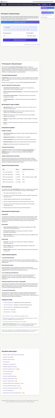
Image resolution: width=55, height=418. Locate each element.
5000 (28, 29)
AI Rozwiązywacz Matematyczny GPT (22, 330)
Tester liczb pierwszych (8, 304)
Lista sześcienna (6, 361)
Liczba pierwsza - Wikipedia (9, 309)
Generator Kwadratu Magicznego (9, 376)
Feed (31, 400)
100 (14, 29)
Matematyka (3, 4)
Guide (34, 400)
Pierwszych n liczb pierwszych (9, 364)
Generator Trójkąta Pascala (8, 380)
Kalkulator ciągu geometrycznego (10, 366)
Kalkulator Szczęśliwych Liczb (9, 369)
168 (17, 29)
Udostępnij (44, 4)
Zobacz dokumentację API (28, 325)
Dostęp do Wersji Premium (46, 14)
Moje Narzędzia (44, 17)
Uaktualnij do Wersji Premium (48, 12)
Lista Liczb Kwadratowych (8, 390)
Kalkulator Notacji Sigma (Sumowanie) (11, 388)
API (37, 400)
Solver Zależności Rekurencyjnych (10, 385)
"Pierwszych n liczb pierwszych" (9, 318)
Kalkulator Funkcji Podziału (8, 378)
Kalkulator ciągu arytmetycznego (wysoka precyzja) (13, 354)
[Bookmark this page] (50, 4)
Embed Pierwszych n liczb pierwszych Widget (31, 44)
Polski (32, 401)
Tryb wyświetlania (29, 33)
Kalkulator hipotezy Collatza (8, 359)
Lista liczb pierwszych (7, 302)
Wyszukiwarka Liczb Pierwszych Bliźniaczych (12, 392)
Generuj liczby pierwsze (21, 39)
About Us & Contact (25, 401)
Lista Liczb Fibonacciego (8, 371)
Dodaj (39, 4)
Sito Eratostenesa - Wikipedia (9, 311)
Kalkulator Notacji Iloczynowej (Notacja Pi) (11, 383)
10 (5, 29)
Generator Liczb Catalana (8, 357)
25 (8, 29)
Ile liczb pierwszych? (7, 33)
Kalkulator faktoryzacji (7, 307)
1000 (24, 29)
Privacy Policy (17, 401)
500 (20, 29)
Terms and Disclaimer (9, 401)
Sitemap (28, 400)
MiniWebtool (10, 319)
